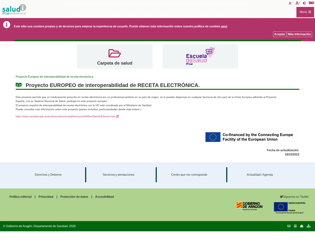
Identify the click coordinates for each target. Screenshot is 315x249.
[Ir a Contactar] (288, 226)
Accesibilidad (104, 196)
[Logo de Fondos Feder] (290, 212)
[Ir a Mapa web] (308, 226)
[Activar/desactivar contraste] (304, 3)
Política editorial (20, 196)
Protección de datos (74, 196)
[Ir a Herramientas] (301, 226)
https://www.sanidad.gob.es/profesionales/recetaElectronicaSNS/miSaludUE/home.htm (65, 116)
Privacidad (45, 196)
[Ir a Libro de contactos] (295, 226)
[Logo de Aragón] (249, 209)
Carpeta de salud (114, 63)
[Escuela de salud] (200, 56)
